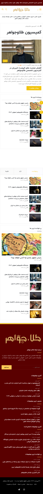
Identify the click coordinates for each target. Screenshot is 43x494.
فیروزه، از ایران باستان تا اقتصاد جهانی (17, 302)
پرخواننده (35, 171)
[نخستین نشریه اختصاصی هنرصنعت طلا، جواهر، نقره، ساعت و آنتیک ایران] (21, 9)
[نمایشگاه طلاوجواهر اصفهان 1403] (35, 115)
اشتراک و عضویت (11, 484)
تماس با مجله (21, 484)
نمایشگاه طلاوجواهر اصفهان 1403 (18, 112)
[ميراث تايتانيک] (35, 143)
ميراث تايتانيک (23, 140)
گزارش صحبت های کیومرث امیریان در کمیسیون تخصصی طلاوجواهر (25, 69)
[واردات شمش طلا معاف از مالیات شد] (35, 314)
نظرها (7, 171)
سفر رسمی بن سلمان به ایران (19, 131)
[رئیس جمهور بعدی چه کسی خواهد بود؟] (35, 106)
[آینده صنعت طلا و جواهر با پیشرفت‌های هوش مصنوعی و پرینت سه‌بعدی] (35, 124)
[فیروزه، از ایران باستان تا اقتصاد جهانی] (35, 305)
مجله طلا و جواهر (35, 65)
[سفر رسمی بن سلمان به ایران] (35, 133)
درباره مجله (30, 484)
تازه (20, 171)
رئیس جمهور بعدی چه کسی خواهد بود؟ (16, 103)
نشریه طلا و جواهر (8, 481)
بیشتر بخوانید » (34, 88)
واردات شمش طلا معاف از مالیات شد (17, 311)
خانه (38, 26)
